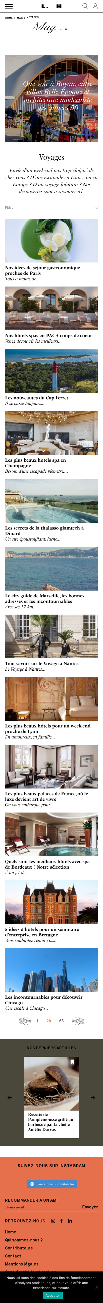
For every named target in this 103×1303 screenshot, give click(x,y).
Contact (13, 1256)
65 (61, 1021)
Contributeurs (19, 1248)
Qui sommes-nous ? (23, 1240)
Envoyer (90, 1207)
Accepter (53, 1295)
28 (48, 1021)
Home (10, 1232)
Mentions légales (21, 1264)
